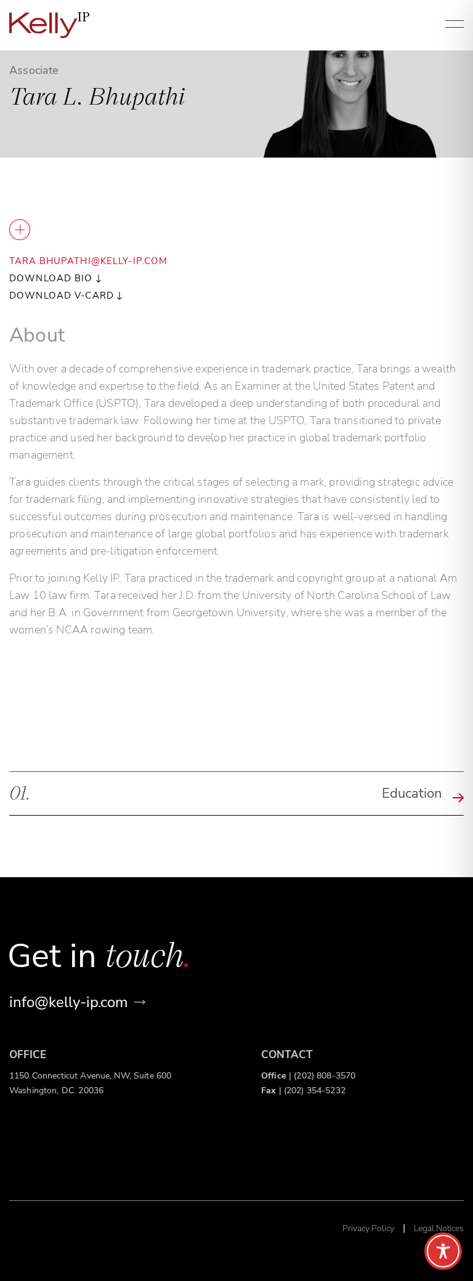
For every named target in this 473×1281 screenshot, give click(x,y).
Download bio (51, 278)
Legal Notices (439, 1228)
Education (225, 792)
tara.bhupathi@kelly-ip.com (88, 261)
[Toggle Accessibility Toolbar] (443, 1251)
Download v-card (61, 295)
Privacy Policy (368, 1228)
